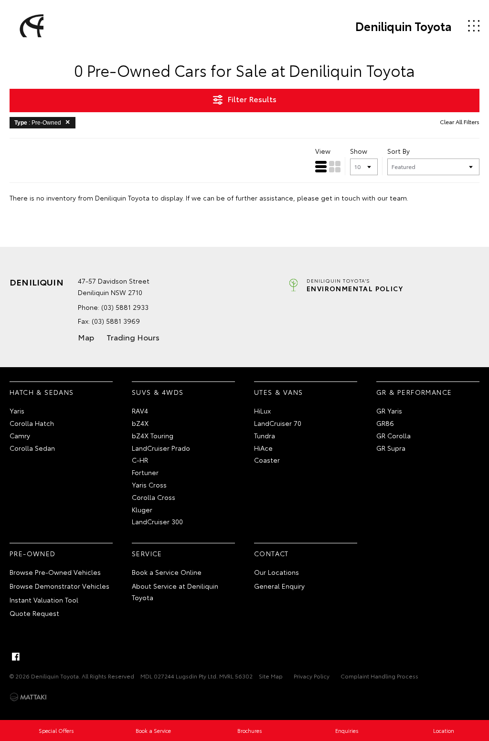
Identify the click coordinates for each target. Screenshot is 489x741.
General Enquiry (279, 586)
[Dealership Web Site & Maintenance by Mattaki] (28, 697)
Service (147, 553)
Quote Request (34, 613)
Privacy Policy (312, 676)
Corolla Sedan (32, 448)
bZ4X (140, 423)
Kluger (142, 509)
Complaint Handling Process (379, 676)
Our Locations (276, 572)
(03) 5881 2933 (125, 307)
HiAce (263, 448)
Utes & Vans (278, 392)
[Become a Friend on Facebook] (16, 656)
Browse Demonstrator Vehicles (59, 586)
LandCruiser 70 (277, 423)
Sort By (398, 151)
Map (86, 336)
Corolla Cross (153, 497)
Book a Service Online (167, 572)
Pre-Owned (33, 553)
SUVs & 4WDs (157, 392)
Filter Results (251, 98)
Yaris (17, 410)
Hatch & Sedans (42, 392)
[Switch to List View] (321, 166)
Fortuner (145, 472)
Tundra (264, 435)
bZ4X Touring (152, 435)
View (322, 151)
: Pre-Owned (37, 122)
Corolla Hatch (32, 423)
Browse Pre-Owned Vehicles (55, 572)
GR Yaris (389, 410)
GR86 (385, 423)
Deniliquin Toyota (403, 26)
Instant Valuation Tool (44, 599)
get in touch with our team (364, 197)
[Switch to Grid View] (334, 166)
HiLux (262, 410)
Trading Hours (132, 336)
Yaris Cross (149, 484)
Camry (20, 435)
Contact (271, 553)
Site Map (271, 676)
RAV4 (140, 410)
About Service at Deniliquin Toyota (175, 591)
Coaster (267, 460)
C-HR (140, 460)
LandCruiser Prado (161, 448)
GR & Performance (414, 392)
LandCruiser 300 (157, 521)
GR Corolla (393, 435)
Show (358, 151)
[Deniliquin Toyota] (30, 25)
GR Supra (390, 448)
